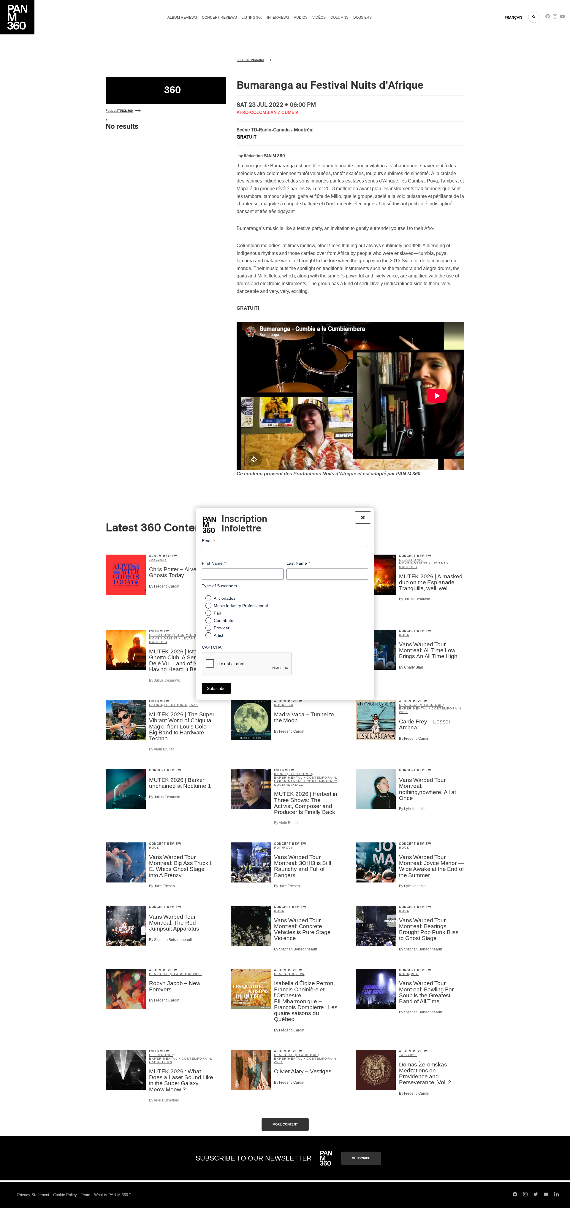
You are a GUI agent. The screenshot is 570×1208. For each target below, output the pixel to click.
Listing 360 (252, 17)
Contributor (224, 620)
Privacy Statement (33, 1195)
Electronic (411, 559)
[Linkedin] (556, 1195)
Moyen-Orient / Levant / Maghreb (424, 565)
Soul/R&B (283, 784)
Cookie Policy (65, 1195)
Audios (301, 17)
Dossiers (362, 17)
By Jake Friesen (162, 886)
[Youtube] (562, 17)
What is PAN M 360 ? (112, 1195)
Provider (221, 628)
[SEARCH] (534, 17)
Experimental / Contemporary (306, 781)
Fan (217, 613)
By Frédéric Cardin (164, 586)
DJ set (280, 774)
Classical (409, 705)
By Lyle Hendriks (412, 809)
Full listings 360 (119, 110)
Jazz (153, 559)
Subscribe (361, 1158)
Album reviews (182, 17)
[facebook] (547, 17)
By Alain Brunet (161, 749)
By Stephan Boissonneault (170, 940)
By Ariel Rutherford (164, 1100)
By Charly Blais (411, 667)
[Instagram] (555, 17)
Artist (218, 635)
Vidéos (319, 17)
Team (85, 1195)
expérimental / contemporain (430, 708)
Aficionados (224, 598)
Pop (278, 847)
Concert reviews (219, 17)
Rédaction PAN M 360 (264, 156)
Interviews (278, 17)
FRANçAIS (513, 17)
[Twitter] (535, 1195)
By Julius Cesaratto (414, 599)
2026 (162, 559)
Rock (179, 634)
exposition (160, 1061)
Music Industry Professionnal (241, 605)
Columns (339, 17)
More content (285, 1124)
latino (155, 705)
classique (432, 705)
